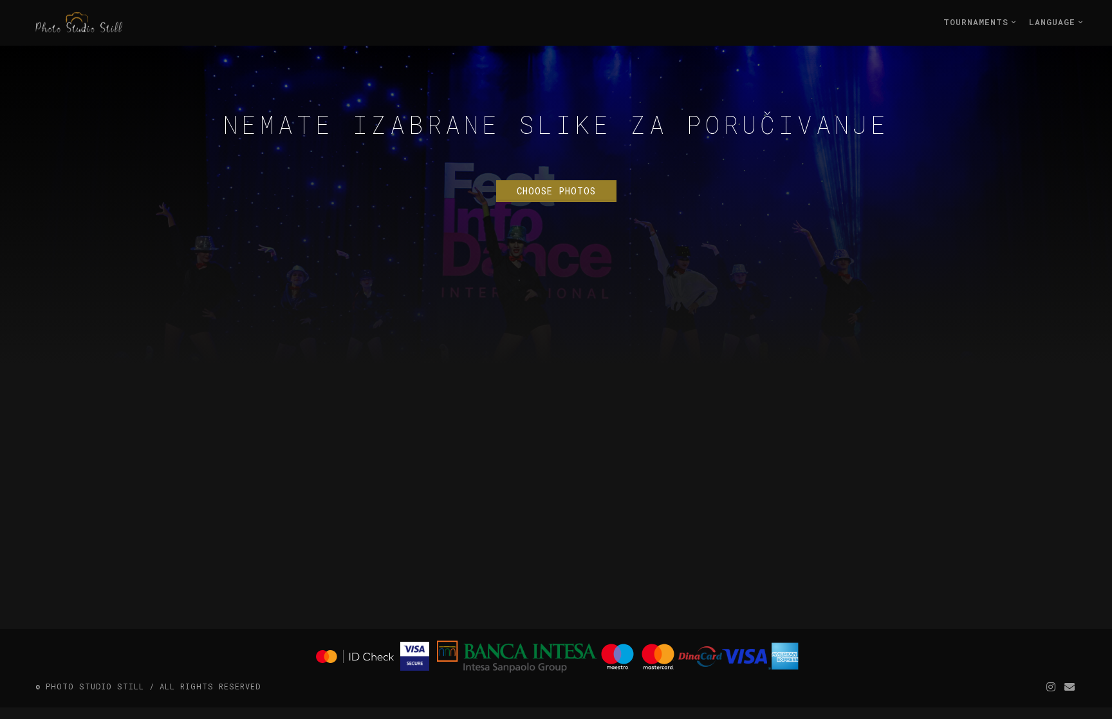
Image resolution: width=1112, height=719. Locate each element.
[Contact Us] (1069, 686)
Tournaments (978, 22)
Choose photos (556, 191)
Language (1055, 22)
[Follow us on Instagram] (1051, 686)
